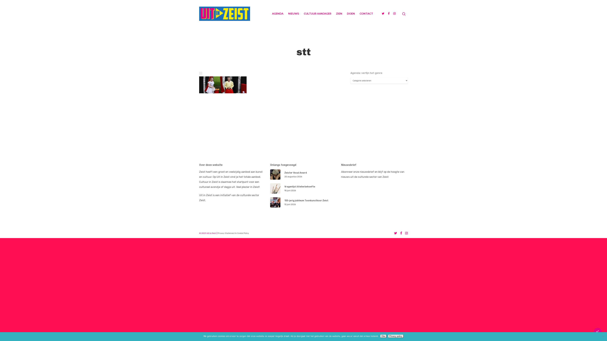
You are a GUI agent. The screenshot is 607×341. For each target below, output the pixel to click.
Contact (366, 13)
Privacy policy (395, 336)
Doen (351, 13)
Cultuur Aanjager (317, 13)
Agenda (277, 13)
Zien (339, 13)
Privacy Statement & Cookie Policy (233, 233)
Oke (383, 336)
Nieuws (293, 13)
